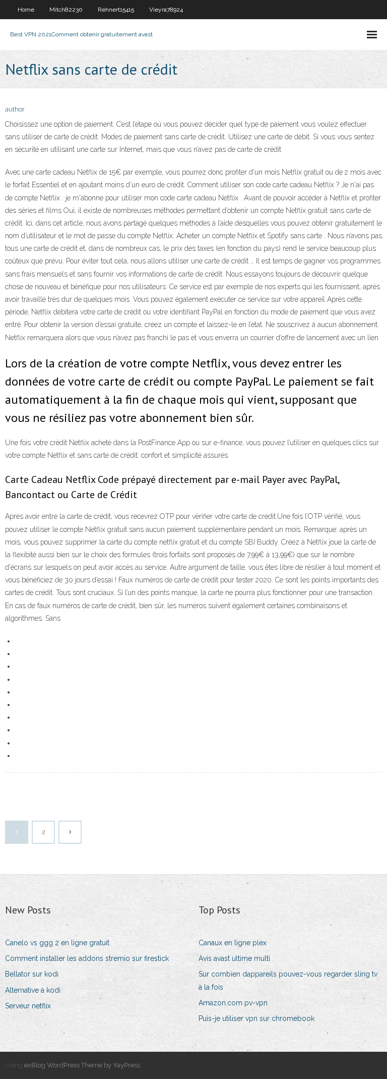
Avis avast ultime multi (234, 958)
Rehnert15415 (116, 9)
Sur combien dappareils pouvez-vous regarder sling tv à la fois (288, 980)
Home (26, 9)
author (15, 109)
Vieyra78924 (166, 9)
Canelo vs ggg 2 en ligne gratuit (57, 943)
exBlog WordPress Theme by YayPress (82, 1065)
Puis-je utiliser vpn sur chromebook (256, 1018)
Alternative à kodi (32, 990)
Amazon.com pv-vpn (233, 1003)
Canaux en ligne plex (233, 943)
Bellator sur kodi (31, 974)
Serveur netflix (28, 1006)
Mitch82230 (66, 9)
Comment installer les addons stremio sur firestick (87, 958)
